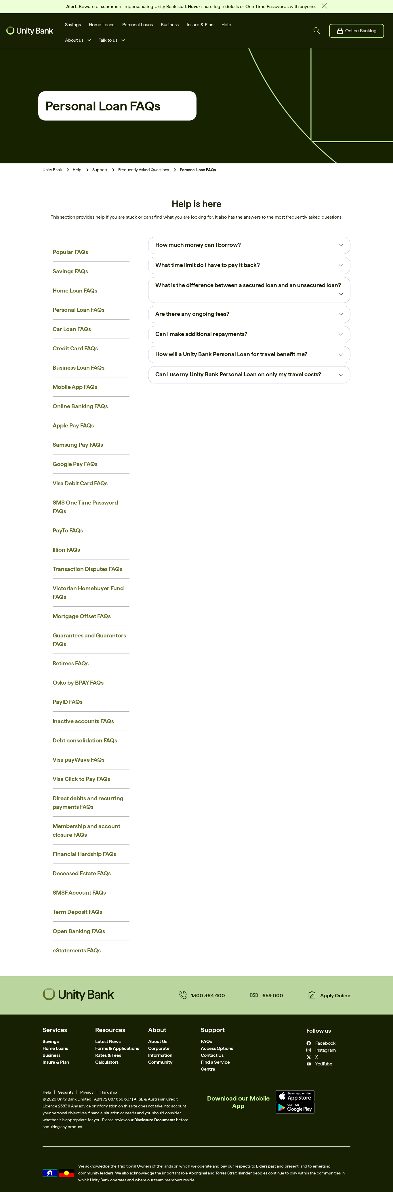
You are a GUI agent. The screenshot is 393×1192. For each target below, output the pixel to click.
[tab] (249, 245)
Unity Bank (52, 169)
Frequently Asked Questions (143, 169)
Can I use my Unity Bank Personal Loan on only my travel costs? (238, 374)
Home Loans (55, 1048)
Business (51, 1055)
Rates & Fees (108, 1055)
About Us (157, 1041)
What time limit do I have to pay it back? (207, 264)
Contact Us (212, 1055)
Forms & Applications (117, 1048)
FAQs (206, 1041)
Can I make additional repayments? (201, 334)
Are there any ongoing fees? (192, 313)
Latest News (108, 1041)
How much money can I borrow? (198, 244)
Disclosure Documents (154, 1120)
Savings (51, 1041)
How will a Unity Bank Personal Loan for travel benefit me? (231, 354)
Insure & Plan (56, 1062)
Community (160, 1062)
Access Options (217, 1048)
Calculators (107, 1062)
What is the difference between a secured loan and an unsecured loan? (248, 285)
